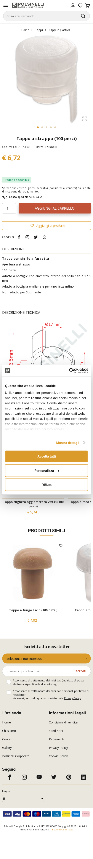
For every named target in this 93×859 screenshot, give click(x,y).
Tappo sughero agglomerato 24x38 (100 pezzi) (33, 504)
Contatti (7, 739)
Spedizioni (56, 731)
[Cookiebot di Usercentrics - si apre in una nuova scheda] (69, 370)
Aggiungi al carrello (55, 208)
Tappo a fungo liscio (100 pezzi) (33, 610)
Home (25, 30)
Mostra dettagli (67, 442)
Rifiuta (46, 485)
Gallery (7, 748)
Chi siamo (9, 731)
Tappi (39, 30)
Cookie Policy (58, 756)
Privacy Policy (72, 698)
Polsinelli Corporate (15, 756)
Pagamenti (56, 739)
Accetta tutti (46, 456)
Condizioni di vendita (63, 722)
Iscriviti (80, 671)
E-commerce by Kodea (62, 829)
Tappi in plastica (59, 30)
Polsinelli (51, 147)
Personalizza (44, 470)
